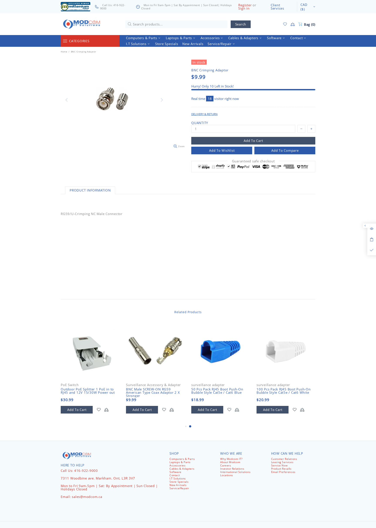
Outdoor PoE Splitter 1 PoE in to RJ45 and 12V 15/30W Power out (88, 391)
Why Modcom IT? (231, 459)
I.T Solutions (178, 478)
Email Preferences (283, 472)
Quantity (199, 122)
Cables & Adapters (182, 468)
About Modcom (230, 462)
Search (240, 24)
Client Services (277, 6)
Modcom (82, 24)
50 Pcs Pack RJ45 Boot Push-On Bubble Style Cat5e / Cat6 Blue (217, 391)
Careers (225, 465)
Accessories (178, 465)
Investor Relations (232, 468)
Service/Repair (179, 488)
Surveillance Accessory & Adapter (153, 385)
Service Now (279, 465)
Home (64, 51)
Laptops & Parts (180, 462)
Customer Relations (284, 459)
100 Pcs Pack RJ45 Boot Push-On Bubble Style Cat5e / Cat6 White (284, 391)
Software (175, 472)
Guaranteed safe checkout (253, 161)
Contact (175, 475)
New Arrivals (178, 485)
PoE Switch (70, 385)
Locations (226, 475)
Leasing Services (282, 462)
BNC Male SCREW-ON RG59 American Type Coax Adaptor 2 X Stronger (153, 392)
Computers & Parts (182, 459)
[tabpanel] (220, 372)
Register (245, 5)
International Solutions (235, 472)
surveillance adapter (208, 385)
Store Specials (179, 481)
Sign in (243, 8)
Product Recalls (281, 468)
